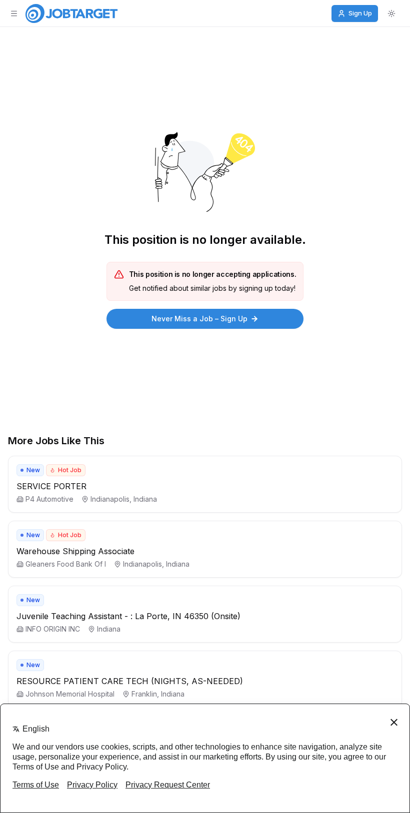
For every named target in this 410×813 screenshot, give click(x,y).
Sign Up (360, 13)
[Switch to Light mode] (391, 13)
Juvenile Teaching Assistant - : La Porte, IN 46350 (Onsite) (128, 616)
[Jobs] (71, 13)
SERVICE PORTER (51, 486)
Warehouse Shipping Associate (75, 551)
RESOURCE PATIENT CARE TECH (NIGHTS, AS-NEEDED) (129, 681)
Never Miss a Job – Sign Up (200, 318)
